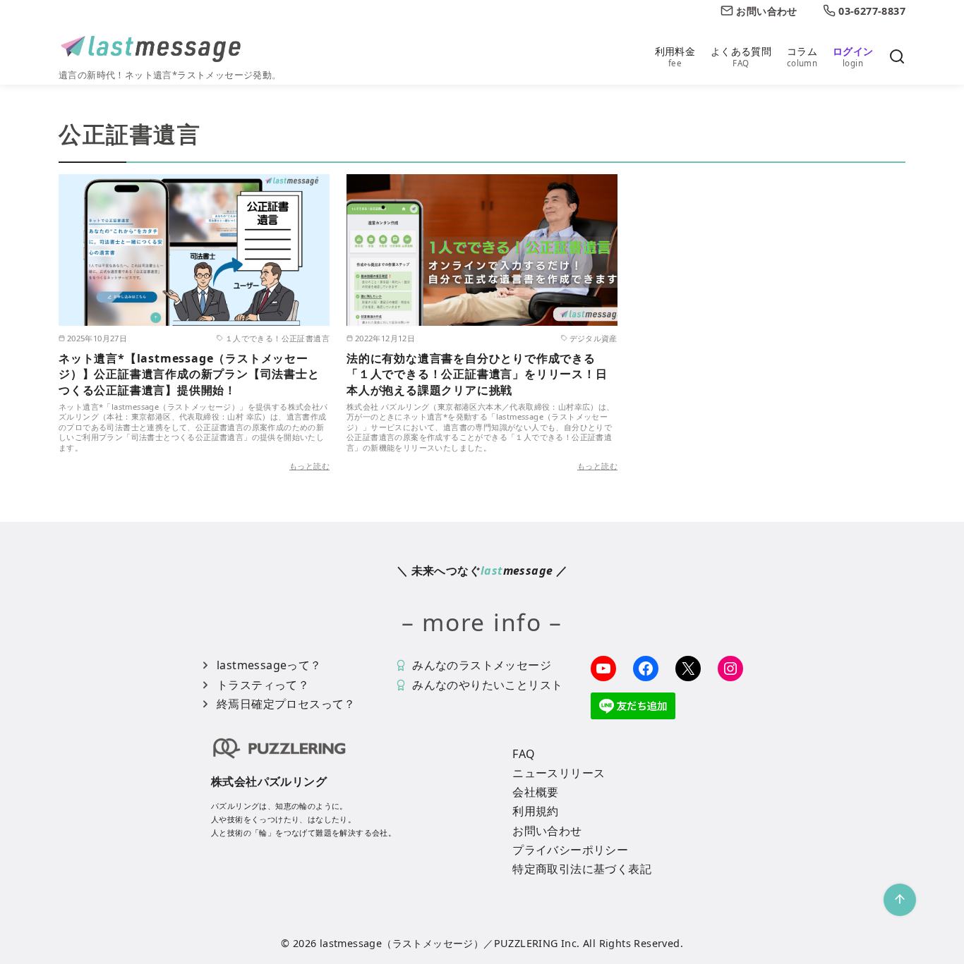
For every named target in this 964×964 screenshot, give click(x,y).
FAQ (523, 754)
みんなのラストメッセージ (481, 665)
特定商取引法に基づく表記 (581, 869)
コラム (802, 56)
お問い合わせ (547, 830)
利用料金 (675, 56)
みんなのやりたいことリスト (487, 685)
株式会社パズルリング (269, 781)
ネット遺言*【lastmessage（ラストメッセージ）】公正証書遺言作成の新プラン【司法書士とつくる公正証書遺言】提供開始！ (189, 374)
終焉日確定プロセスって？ (286, 704)
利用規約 (535, 811)
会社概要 (535, 792)
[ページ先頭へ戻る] (900, 900)
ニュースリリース (558, 773)
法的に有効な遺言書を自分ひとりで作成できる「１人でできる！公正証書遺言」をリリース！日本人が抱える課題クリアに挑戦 (477, 374)
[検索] (896, 57)
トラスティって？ (263, 685)
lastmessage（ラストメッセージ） (401, 943)
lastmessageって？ (269, 665)
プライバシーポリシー (570, 850)
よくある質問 (741, 56)
